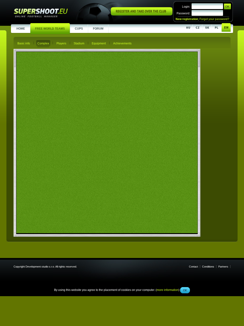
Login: (186, 6)
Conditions (208, 266)
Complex (43, 43)
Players (61, 43)
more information (167, 107)
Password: (183, 13)
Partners (223, 266)
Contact (193, 266)
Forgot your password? (214, 19)
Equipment (99, 43)
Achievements (122, 43)
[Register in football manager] (142, 14)
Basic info (23, 43)
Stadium (79, 43)
